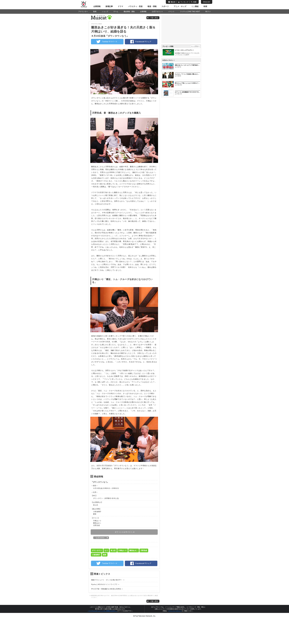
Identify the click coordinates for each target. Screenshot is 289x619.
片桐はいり (122, 550)
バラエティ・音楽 (135, 6)
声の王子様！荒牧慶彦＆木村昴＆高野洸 (106, 589)
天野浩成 (144, 550)
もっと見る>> (195, 46)
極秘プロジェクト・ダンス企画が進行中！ (106, 580)
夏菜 (104, 555)
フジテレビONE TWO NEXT (190, 11)
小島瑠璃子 (96, 555)
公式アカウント (157, 11)
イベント (171, 11)
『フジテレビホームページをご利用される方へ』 (102, 611)
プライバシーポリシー (175, 611)
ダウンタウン (97, 550)
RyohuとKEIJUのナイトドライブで (104, 584)
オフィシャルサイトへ (124, 532)
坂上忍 (113, 550)
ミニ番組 (195, 6)
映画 (205, 6)
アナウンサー (83, 11)
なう (106, 550)
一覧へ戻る (101, 17)
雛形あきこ (133, 550)
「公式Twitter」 (100, 538)
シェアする (141, 41)
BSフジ (208, 11)
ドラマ (120, 6)
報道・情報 (152, 6)
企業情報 (97, 6)
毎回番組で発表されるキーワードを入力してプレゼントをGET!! (187, 54)
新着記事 (109, 6)
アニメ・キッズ (180, 6)
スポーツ (165, 6)
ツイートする (107, 41)
